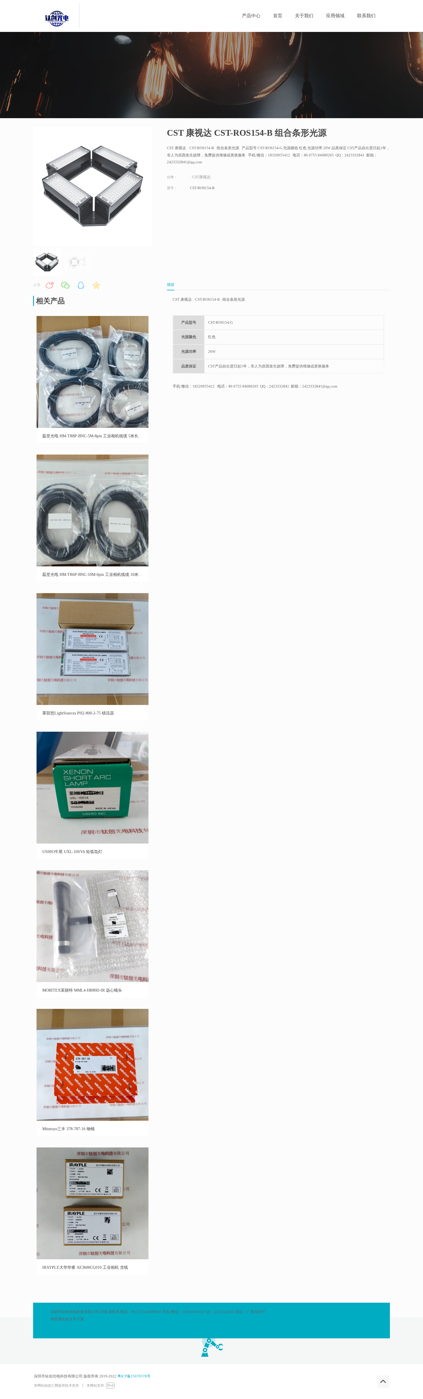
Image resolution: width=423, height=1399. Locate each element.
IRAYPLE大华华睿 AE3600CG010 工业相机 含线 (85, 1267)
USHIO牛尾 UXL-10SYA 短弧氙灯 (72, 852)
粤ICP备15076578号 (133, 1376)
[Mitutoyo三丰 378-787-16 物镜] (92, 1119)
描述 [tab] (170, 284)
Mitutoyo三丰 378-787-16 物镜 (68, 1129)
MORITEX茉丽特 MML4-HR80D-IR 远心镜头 (82, 990)
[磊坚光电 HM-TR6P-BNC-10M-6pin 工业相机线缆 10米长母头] (92, 565)
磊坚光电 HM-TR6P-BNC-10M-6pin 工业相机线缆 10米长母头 (96, 574)
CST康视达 (201, 177)
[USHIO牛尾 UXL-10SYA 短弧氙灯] (92, 842)
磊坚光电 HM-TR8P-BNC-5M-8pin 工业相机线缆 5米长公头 (94, 436)
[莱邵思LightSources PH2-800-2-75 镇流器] (92, 704)
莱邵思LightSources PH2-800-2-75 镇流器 (78, 713)
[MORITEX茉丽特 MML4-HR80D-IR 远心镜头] (92, 981)
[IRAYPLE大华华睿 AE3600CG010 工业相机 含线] (92, 1258)
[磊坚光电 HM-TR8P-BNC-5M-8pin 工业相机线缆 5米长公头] (92, 426)
